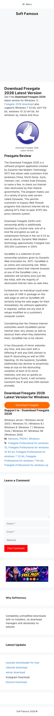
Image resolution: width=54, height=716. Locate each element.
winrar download (15, 672)
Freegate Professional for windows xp (26, 465)
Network (13, 438)
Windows (34, 438)
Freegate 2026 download (19, 104)
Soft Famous (27, 13)
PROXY (23, 438)
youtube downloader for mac (22, 662)
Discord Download (16, 682)
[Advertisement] (27, 51)
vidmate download (16, 667)
